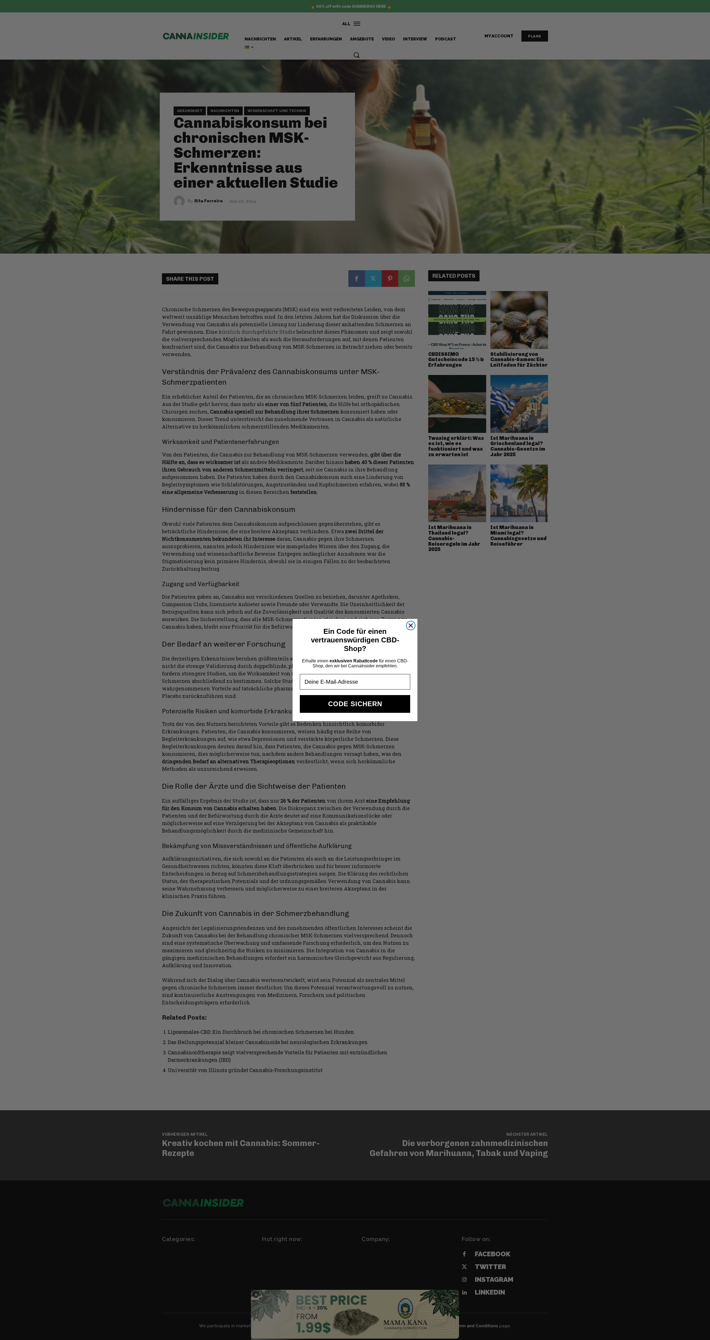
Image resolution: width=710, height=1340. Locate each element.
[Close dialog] (410, 625)
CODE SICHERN (355, 704)
